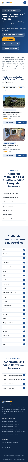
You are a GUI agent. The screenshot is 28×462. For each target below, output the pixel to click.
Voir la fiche (21, 122)
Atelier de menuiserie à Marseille (11, 424)
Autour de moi (9, 39)
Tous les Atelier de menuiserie (10, 442)
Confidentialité (20, 455)
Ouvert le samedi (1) (11, 48)
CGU (14, 455)
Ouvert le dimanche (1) (11, 44)
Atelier (8, 3)
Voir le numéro (10, 122)
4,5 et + (6, 91)
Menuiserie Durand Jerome (12, 112)
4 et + (21, 87)
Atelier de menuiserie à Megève (10, 434)
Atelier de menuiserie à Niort (9, 426)
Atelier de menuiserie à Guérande (11, 429)
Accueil (3, 28)
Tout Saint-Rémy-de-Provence (14, 34)
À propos (18, 457)
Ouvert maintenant (9, 87)
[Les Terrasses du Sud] (14, 134)
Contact (23, 457)
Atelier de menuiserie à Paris (9, 421)
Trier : (3, 83)
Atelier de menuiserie (12, 28)
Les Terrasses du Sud (10, 146)
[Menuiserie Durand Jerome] (14, 101)
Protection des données (9, 457)
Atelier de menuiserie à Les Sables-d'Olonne (14, 431)
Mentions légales (8, 455)
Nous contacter (6, 447)
